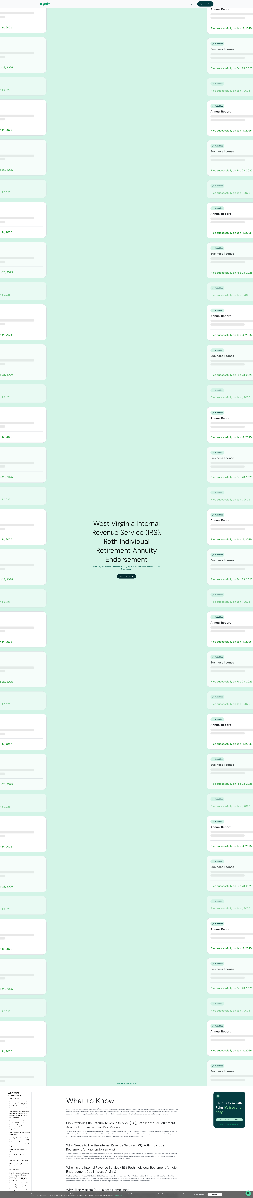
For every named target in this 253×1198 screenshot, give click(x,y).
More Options (199, 1194)
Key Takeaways (14, 1169)
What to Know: (14, 1098)
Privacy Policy (118, 1195)
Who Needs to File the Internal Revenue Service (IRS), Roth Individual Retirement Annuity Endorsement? (19, 1114)
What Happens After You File (18, 1160)
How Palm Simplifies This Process (17, 1156)
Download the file (126, 576)
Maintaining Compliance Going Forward (19, 1165)
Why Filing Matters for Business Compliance (19, 1133)
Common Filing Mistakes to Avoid (18, 1150)
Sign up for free (205, 4)
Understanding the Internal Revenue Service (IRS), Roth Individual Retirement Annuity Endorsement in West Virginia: (19, 1105)
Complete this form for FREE (229, 1119)
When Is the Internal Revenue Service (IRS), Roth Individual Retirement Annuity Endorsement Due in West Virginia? (18, 1125)
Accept (214, 1194)
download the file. (131, 1083)
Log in (191, 4)
